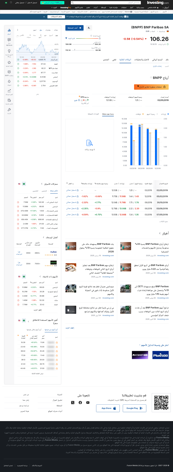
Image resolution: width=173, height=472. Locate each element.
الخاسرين (35, 191)
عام (167, 59)
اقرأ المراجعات (19, 253)
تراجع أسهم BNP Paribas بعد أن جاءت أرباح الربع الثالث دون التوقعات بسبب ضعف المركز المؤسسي (152, 311)
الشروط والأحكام (37, 465)
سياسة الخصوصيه (22, 465)
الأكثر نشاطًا (54, 191)
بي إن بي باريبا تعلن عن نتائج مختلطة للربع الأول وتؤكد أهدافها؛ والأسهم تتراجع (96, 309)
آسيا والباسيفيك (54, 12)
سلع (41, 30)
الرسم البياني (157, 59)
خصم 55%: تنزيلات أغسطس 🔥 (52, 3)
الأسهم (165, 11)
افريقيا (45, 12)
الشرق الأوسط (65, 12)
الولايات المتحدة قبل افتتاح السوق (112, 12)
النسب (167, 66)
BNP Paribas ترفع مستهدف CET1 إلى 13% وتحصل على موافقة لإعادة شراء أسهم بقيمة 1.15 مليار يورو (152, 290)
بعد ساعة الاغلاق (95, 12)
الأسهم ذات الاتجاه (50, 276)
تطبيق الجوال (57, 400)
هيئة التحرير (24, 411)
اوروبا (73, 12)
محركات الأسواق (51, 184)
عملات (56, 30)
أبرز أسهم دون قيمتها (51, 330)
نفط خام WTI (53, 68)
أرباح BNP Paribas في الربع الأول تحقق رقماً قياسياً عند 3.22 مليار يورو (151, 267)
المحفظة (59, 405)
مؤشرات (48, 30)
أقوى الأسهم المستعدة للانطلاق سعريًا (45, 321)
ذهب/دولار (54, 60)
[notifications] (11, 2)
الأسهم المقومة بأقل (35, 12)
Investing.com (163, 256)
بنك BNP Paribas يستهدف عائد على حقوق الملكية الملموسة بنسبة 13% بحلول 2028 (96, 248)
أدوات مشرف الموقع (55, 411)
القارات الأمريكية (82, 12)
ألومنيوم (55, 81)
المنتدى (106, 59)
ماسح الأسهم (79, 7)
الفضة (56, 64)
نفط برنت (55, 73)
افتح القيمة (71, 38)
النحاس (55, 77)
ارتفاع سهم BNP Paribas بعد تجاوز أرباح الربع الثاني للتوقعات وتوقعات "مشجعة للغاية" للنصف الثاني (98, 269)
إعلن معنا (26, 400)
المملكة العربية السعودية (141, 12)
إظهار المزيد (69, 328)
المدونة (59, 394)
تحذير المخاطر (8, 465)
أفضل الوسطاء (52, 237)
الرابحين (44, 191)
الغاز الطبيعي (53, 86)
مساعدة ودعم (24, 405)
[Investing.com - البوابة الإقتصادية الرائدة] (158, 3)
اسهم (34, 30)
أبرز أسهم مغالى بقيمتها (34, 330)
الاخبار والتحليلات (141, 59)
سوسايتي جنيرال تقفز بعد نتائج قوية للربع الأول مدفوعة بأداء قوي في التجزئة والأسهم (96, 290)
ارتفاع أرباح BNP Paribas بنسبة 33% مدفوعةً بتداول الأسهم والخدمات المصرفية (152, 248)
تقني (114, 59)
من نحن (26, 394)
